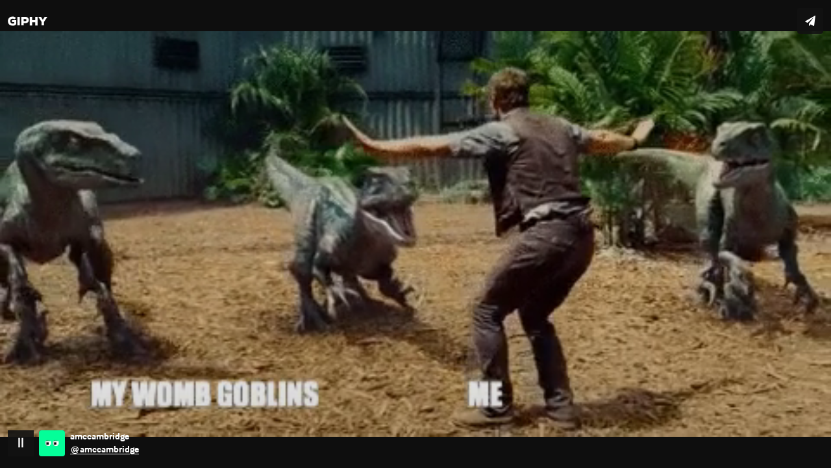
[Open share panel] (810, 21)
